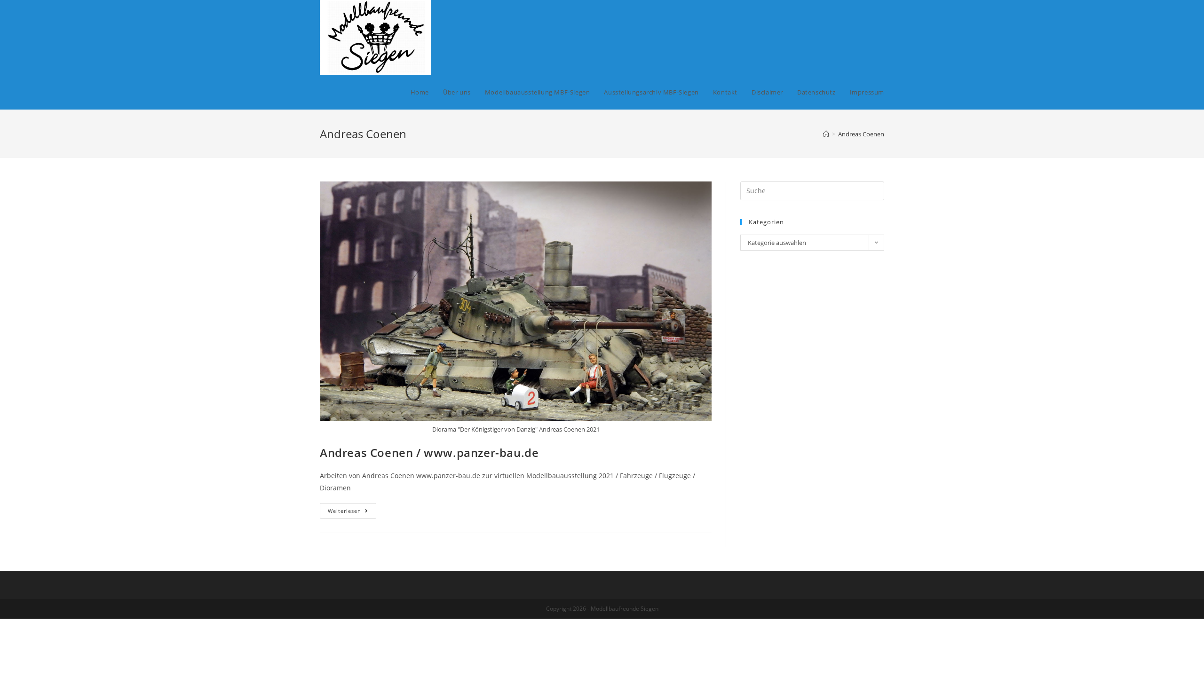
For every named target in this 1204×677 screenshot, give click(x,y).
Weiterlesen (352, 512)
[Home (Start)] (826, 134)
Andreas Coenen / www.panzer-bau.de (429, 452)
